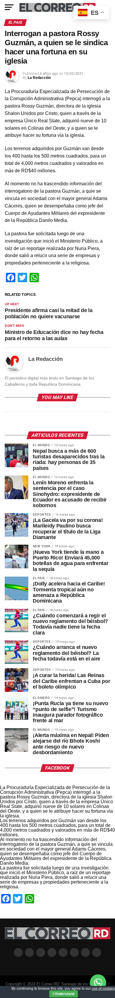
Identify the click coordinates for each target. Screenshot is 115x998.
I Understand (63, 994)
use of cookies (103, 988)
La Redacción (39, 78)
